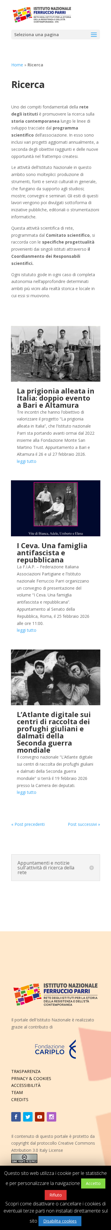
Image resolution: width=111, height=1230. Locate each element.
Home (17, 65)
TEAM (17, 1092)
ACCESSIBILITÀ (26, 1085)
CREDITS (19, 1099)
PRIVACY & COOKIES (31, 1078)
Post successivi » (84, 824)
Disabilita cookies (60, 1221)
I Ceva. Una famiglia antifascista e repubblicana (52, 552)
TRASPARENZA (26, 1071)
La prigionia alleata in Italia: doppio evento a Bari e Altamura (55, 398)
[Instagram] (51, 1117)
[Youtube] (39, 1117)
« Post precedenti (28, 824)
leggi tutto (26, 461)
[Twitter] (28, 1117)
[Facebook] (16, 1117)
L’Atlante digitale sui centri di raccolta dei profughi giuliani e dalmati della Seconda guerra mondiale (54, 732)
